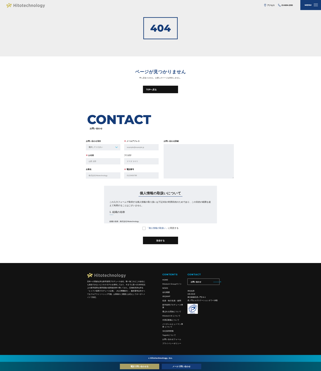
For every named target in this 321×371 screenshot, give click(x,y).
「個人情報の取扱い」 (157, 228)
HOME (165, 280)
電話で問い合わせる (140, 366)
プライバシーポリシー (171, 343)
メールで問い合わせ (181, 366)
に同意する (163, 228)
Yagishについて (169, 335)
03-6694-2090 (287, 5)
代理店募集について (170, 320)
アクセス (271, 5)
